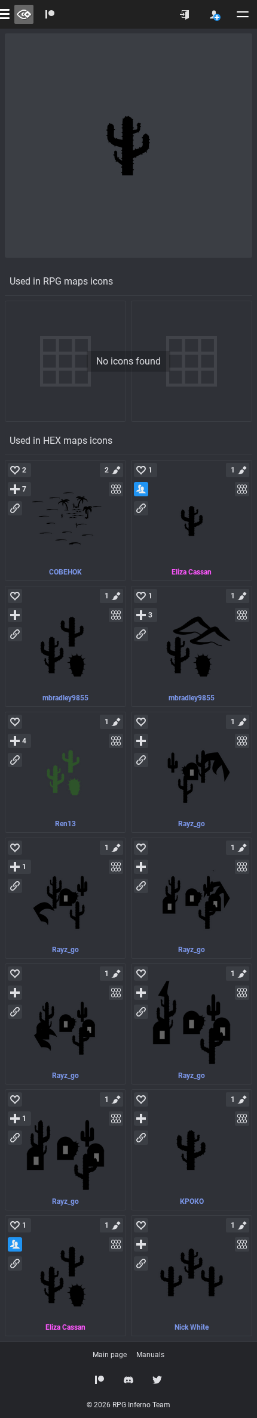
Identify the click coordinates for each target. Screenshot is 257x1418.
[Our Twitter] (157, 1380)
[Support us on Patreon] (100, 1380)
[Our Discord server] (128, 1380)
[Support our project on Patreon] (50, 14)
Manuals (150, 1354)
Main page (110, 1354)
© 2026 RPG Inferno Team (128, 1404)
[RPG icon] (65, 520)
